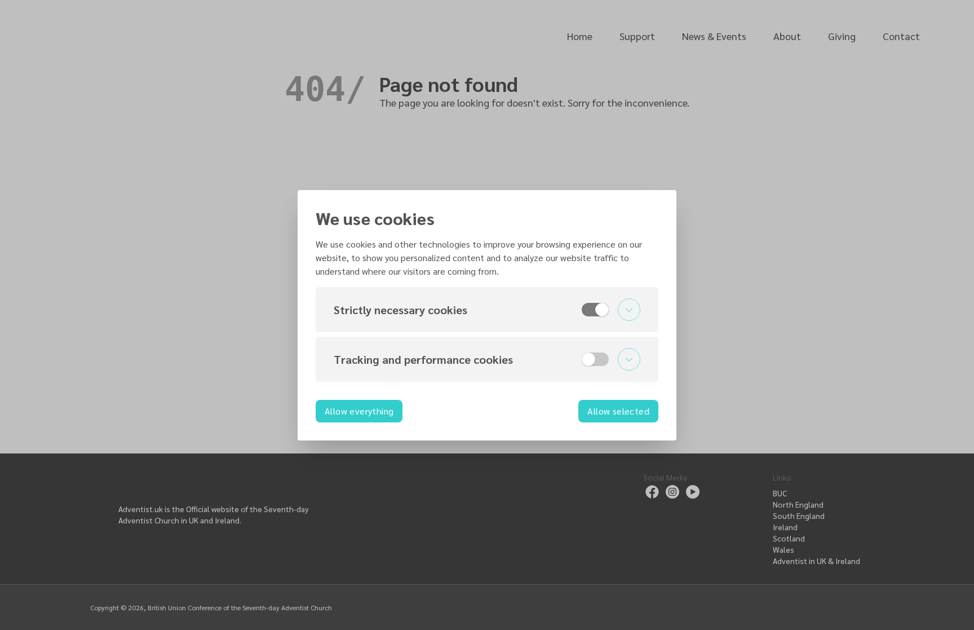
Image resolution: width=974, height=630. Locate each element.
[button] (487, 309)
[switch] (595, 309)
